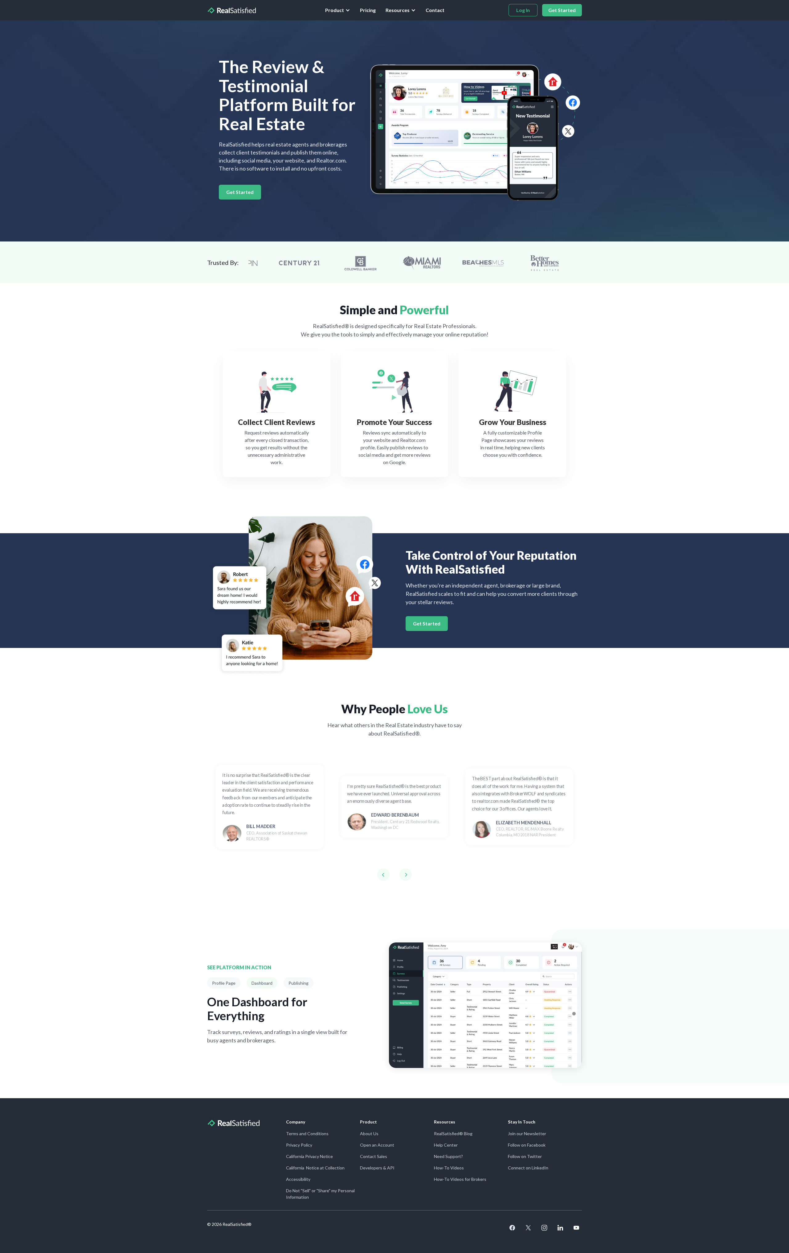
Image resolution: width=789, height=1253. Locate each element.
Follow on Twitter (525, 1156)
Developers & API (377, 1167)
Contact (435, 10)
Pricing (368, 10)
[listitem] (269, 806)
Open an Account (377, 1145)
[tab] (223, 982)
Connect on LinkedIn (528, 1167)
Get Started (240, 192)
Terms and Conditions (307, 1133)
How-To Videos (449, 1167)
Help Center (446, 1145)
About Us (369, 1133)
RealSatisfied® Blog (453, 1133)
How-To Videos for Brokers (460, 1179)
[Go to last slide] (383, 874)
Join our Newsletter (527, 1133)
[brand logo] (231, 10)
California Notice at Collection (315, 1167)
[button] (337, 10)
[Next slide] (405, 874)
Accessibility (298, 1179)
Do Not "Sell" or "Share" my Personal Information (320, 1194)
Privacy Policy (299, 1145)
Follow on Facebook (527, 1145)
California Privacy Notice (309, 1156)
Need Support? (448, 1156)
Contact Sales (373, 1156)
